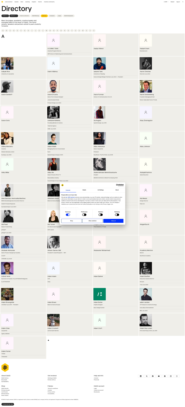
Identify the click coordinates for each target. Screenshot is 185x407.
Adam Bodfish (145, 276)
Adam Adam (52, 276)
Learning (27, 1)
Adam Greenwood (100, 351)
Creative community (49, 1)
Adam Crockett (53, 328)
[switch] (84, 215)
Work (22, 1)
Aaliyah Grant (144, 48)
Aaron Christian (145, 71)
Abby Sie (51, 172)
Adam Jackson (6, 377)
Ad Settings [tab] (101, 190)
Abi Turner (51, 224)
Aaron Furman (99, 94)
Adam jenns (98, 377)
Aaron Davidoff (6, 94)
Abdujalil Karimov (146, 172)
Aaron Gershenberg (147, 94)
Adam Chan (5, 328)
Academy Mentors (146, 250)
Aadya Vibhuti (99, 48)
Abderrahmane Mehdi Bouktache (105, 172)
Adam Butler (98, 302)
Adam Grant (52, 351)
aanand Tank (98, 71)
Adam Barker (98, 276)
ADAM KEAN (144, 377)
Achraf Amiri (5, 276)
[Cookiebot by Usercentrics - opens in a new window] (117, 185)
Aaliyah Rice (5, 71)
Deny (71, 220)
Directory (13, 15)
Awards (16, 1)
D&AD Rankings (35, 15)
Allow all (113, 220)
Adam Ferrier (6, 351)
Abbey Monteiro (7, 146)
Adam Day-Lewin (146, 328)
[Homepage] (2, 2)
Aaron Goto (5, 120)
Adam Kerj (5, 400)
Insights (34, 1)
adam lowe (51, 400)
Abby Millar (5, 172)
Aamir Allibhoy (53, 71)
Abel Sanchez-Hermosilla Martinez (13, 198)
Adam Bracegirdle (7, 302)
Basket (172, 1)
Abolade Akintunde (8, 250)
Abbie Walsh (52, 146)
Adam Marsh (98, 400)
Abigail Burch (144, 224)
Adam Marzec (145, 400)
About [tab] (117, 190)
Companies (52, 15)
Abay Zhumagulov (146, 120)
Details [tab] (84, 190)
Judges (59, 15)
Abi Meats (143, 198)
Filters (4, 15)
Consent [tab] (68, 190)
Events (40, 1)
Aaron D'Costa (53, 94)
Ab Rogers (97, 120)
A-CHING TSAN (53, 48)
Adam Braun (52, 302)
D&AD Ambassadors (68, 15)
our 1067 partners (70, 197)
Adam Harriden (145, 351)
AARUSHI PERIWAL (54, 120)
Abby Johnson (145, 146)
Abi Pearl (4, 224)
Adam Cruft (98, 328)
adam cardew (145, 302)
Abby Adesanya (99, 146)
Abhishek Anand (53, 198)
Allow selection (92, 220)
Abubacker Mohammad (102, 250)
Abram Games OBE (54, 250)
